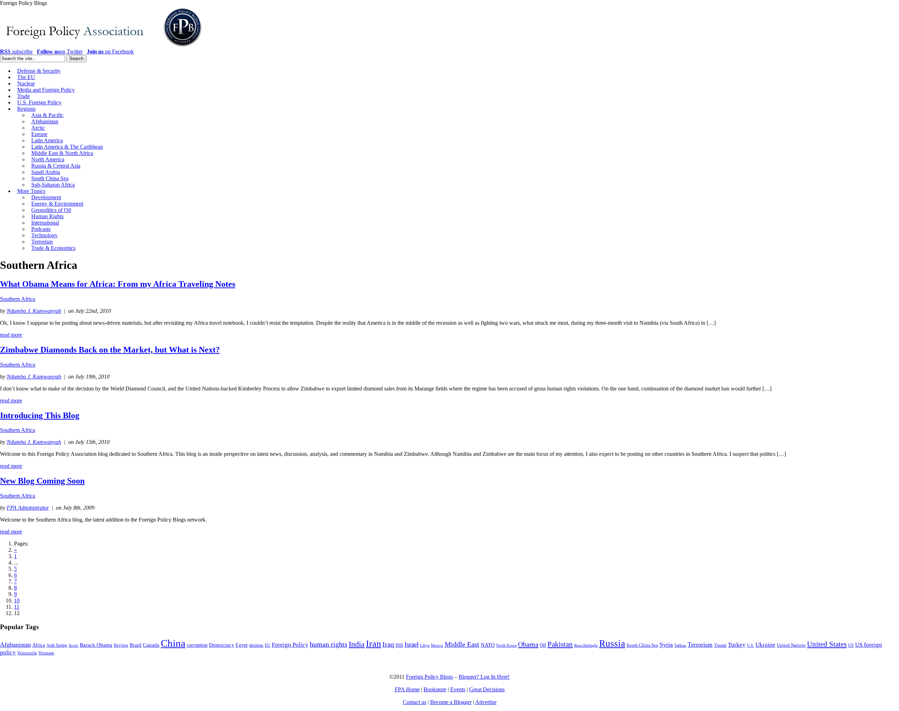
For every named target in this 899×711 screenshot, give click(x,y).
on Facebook (110, 51)
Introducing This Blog (39, 415)
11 (16, 607)
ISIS (399, 645)
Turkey (737, 644)
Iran (373, 644)
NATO (488, 645)
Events (457, 689)
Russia (612, 643)
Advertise (486, 702)
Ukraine (765, 644)
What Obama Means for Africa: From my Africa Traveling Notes (117, 284)
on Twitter (60, 51)
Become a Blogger (451, 702)
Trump (720, 645)
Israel (412, 644)
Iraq (388, 644)
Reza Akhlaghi (586, 645)
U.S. (750, 645)
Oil (543, 645)
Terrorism (700, 644)
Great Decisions (487, 689)
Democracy (221, 645)
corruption (197, 645)
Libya (424, 645)
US (851, 645)
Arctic (73, 645)
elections (256, 645)
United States (827, 644)
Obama (528, 644)
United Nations (791, 645)
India (357, 644)
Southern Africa (17, 299)
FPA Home (407, 689)
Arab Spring (56, 645)
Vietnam (46, 653)
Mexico (437, 645)
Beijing (121, 645)
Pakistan (560, 644)
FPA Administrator (28, 508)
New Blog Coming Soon (42, 480)
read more (11, 335)
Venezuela (27, 652)
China (173, 643)
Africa (38, 645)
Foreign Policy (290, 644)
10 (17, 600)
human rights (328, 644)
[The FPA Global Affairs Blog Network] (102, 47)
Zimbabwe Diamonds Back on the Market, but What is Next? (110, 349)
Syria (666, 644)
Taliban (680, 645)
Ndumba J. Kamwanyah (34, 311)
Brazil (136, 645)
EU (267, 645)
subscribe (16, 51)
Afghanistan (15, 644)
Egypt (242, 645)
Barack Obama (96, 645)
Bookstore (435, 689)
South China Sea (642, 645)
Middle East (462, 644)
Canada (151, 645)
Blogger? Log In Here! (484, 677)
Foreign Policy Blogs (429, 677)
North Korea (506, 645)
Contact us (414, 702)
